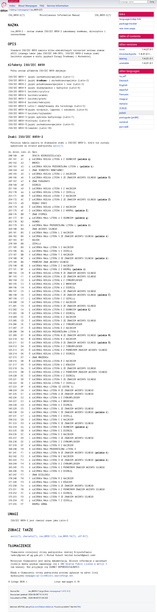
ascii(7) (58, 145)
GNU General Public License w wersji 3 (84, 564)
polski (122, 112)
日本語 (123, 108)
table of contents (130, 36)
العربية (122, 76)
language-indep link (130, 19)
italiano (123, 103)
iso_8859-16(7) (66, 536)
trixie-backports (127, 53)
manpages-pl (23, 10)
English (123, 85)
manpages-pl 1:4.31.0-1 (60, 591)
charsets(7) (30, 536)
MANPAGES (14, 1)
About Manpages (27, 5)
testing (13, 10)
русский (123, 126)
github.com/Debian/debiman (41, 607)
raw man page (127, 28)
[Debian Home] (4, 6)
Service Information (58, 5)
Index (12, 5)
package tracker (128, 23)
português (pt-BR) (129, 117)
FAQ (42, 5)
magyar (123, 98)
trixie (122, 49)
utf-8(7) (83, 536)
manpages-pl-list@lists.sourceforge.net (49, 575)
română (123, 122)
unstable (124, 63)
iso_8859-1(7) (47, 536)
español (123, 89)
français (123, 94)
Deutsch (123, 80)
